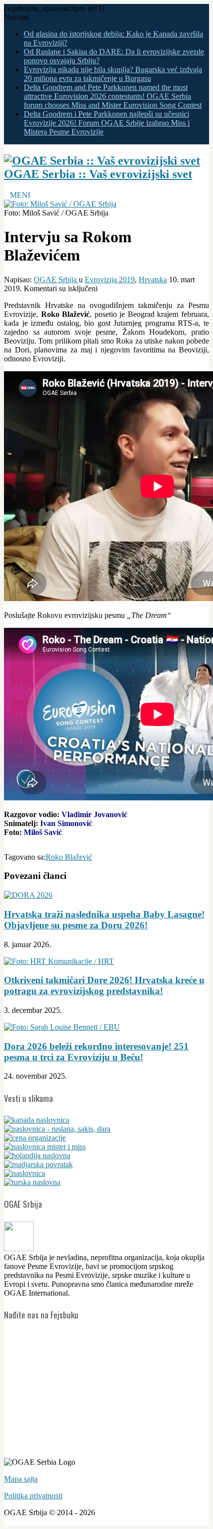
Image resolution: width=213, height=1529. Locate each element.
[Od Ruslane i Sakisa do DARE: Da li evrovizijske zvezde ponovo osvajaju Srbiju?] (57, 1129)
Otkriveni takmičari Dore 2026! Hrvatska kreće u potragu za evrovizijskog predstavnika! (104, 985)
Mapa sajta (21, 1479)
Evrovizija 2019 (110, 279)
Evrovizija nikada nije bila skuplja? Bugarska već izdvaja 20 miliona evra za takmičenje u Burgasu (113, 74)
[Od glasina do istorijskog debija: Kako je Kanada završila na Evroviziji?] (36, 1120)
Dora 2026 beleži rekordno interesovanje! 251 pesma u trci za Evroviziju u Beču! (96, 1051)
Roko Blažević (69, 857)
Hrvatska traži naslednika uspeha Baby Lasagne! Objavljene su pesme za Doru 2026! (104, 919)
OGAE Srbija (56, 279)
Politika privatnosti (33, 1495)
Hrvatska (153, 279)
